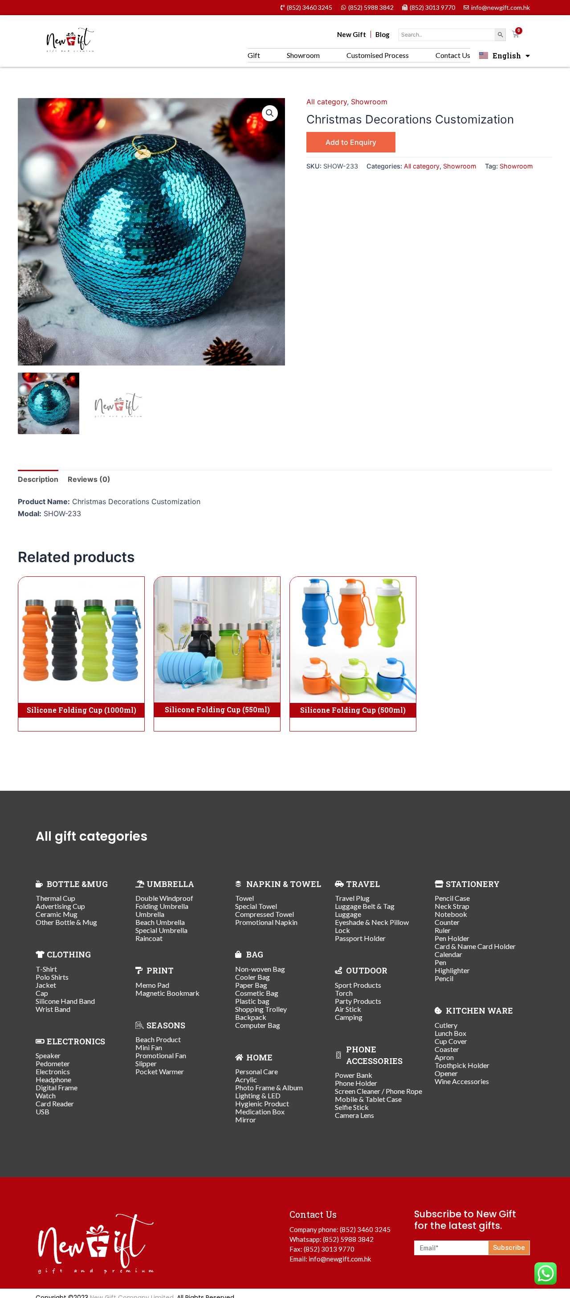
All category (326, 101)
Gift (254, 55)
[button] (270, 113)
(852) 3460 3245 (365, 1229)
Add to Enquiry (351, 142)
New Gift (351, 34)
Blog (382, 34)
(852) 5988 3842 (348, 1239)
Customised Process (377, 55)
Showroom (303, 55)
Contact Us (453, 55)
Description (38, 479)
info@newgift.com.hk (340, 1259)
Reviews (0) (89, 479)
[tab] (38, 479)
